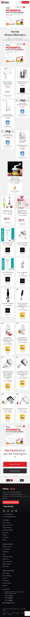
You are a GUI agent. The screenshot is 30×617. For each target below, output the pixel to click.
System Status (6, 583)
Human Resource (7, 561)
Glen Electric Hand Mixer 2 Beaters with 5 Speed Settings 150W (22, 374)
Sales (4, 554)
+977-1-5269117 (9, 595)
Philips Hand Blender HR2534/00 (7, 115)
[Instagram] (8, 511)
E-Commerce (6, 549)
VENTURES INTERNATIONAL (22, 93)
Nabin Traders (8, 222)
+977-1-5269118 (9, 598)
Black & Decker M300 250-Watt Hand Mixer (7, 83)
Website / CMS (6, 546)
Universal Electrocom (7, 95)
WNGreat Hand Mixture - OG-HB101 (7, 211)
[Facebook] (4, 511)
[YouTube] (16, 511)
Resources (5, 532)
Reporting (5, 566)
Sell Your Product (15, 471)
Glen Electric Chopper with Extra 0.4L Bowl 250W (22, 339)
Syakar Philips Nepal (7, 126)
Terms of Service (15, 613)
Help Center (5, 573)
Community (5, 580)
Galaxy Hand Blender (7, 303)
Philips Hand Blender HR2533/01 (22, 104)
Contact (4, 585)
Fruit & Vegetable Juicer (22, 273)
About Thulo (6, 522)
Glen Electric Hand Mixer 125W (22, 409)
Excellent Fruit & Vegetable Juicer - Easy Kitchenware (22, 212)
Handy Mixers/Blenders (22, 40)
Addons (4, 535)
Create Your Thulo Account (11, 502)
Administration (6, 564)
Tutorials (4, 578)
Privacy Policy (5, 613)
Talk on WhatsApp (8, 506)
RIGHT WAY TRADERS (15, 191)
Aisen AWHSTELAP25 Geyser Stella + (22, 82)
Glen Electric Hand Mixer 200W (8, 409)
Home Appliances (18, 38)
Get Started (25, 2)
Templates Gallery (7, 530)
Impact (4, 540)
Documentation (6, 575)
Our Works (5, 537)
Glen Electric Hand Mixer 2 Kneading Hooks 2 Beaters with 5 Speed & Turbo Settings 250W (8, 375)
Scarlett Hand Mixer (22, 243)
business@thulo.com (11, 516)
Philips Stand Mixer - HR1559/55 (22, 146)
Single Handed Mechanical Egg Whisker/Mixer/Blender (15, 179)
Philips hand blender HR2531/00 (7, 134)
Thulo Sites (22, 318)
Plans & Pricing (6, 527)
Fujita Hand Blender (7, 243)
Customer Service (7, 556)
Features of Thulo (7, 525)
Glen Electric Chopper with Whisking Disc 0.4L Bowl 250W (7, 340)
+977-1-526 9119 (9, 514)
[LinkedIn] (12, 511)
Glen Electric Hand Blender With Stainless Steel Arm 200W (22, 306)
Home (9, 38)
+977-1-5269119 (9, 600)
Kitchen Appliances (8, 40)
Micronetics (7, 253)
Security (10, 614)
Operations (5, 559)
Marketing (5, 551)
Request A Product (15, 464)
